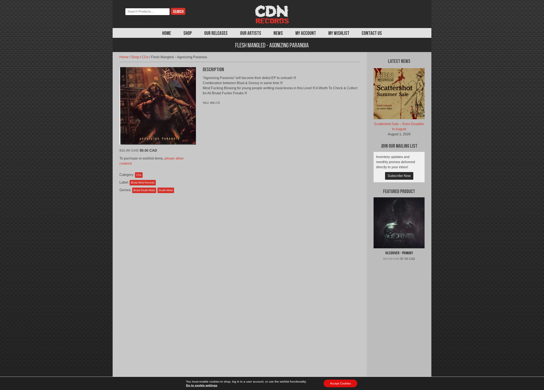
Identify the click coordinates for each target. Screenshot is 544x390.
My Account (305, 33)
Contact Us (372, 33)
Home (166, 33)
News (278, 33)
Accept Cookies (340, 383)
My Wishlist (338, 33)
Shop (187, 33)
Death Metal (166, 190)
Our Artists (250, 33)
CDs (145, 57)
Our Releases (216, 33)
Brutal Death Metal (144, 190)
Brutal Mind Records (142, 182)
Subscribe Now (399, 176)
